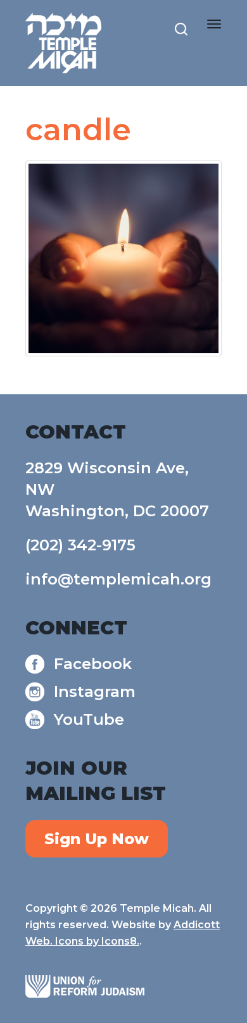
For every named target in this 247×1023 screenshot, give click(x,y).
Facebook (93, 664)
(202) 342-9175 (80, 545)
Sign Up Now (96, 839)
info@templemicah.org (118, 579)
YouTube (89, 719)
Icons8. (120, 941)
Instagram (95, 691)
